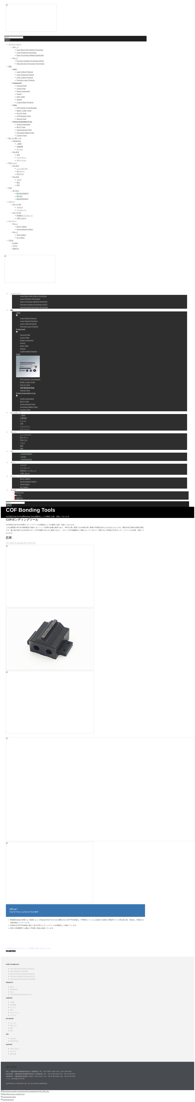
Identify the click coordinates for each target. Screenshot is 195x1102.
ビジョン (20, 149)
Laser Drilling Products (25, 72)
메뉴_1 (15, 224)
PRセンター (12, 163)
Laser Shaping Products (25, 75)
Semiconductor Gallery (25, 229)
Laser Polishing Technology (27, 53)
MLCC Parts (21, 127)
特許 (18, 185)
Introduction (16, 141)
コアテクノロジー (14, 44)
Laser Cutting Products (25, 77)
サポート (11, 202)
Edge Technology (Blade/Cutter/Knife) (30, 55)
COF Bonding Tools (24, 116)
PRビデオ (20, 174)
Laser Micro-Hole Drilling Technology (30, 50)
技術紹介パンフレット (25, 215)
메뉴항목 (15, 152)
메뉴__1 (15, 47)
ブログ (19, 180)
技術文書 (13, 1054)
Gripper (19, 99)
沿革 (18, 155)
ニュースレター (22, 169)
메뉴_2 (15, 58)
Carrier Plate (21, 88)
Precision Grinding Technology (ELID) (30, 61)
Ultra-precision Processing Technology (30, 64)
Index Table (21, 97)
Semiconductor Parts (24, 130)
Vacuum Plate (22, 86)
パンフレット (21, 210)
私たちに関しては (14, 138)
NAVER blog (14, 1041)
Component (14, 989)
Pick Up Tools (22, 113)
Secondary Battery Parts (25, 133)
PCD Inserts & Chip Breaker (27, 108)
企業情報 (20, 146)
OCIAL (20, 196)
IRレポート (21, 171)
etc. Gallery (21, 238)
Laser (12, 987)
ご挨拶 (19, 144)
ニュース (13, 1023)
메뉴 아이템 (16, 204)
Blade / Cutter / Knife (24, 111)
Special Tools (21, 119)
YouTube (13, 1038)
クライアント (21, 157)
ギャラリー (12, 221)
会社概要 (13, 1005)
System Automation (23, 124)
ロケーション (21, 160)
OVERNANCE (22, 199)
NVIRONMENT (23, 193)
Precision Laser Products (26, 80)
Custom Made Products (25, 102)
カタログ (20, 207)
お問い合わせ (21, 218)
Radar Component (23, 91)
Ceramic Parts (22, 135)
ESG (10, 188)
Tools (11, 992)
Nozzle (19, 94)
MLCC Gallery (22, 227)
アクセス (13, 1015)
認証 (18, 182)
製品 (10, 66)
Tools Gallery (21, 235)
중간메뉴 (15, 191)
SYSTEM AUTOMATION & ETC (21, 994)
